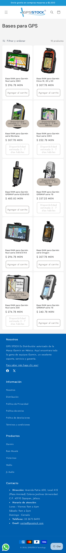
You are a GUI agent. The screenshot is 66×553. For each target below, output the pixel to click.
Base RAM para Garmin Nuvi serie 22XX (48, 134)
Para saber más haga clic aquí (22, 365)
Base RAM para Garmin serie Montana (16, 134)
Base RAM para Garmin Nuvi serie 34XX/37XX (16, 251)
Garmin (10, 444)
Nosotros (10, 389)
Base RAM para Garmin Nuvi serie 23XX (16, 79)
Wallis (9, 465)
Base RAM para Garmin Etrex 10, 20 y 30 (48, 79)
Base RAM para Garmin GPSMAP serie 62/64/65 (17, 193)
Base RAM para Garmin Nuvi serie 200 (16, 306)
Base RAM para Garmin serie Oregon (48, 251)
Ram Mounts (12, 451)
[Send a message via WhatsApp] (6, 547)
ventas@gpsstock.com (31, 523)
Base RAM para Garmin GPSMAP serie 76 (48, 306)
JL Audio (10, 471)
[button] (6, 12)
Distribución (12, 396)
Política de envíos (15, 410)
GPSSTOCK (32, 547)
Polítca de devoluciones (18, 417)
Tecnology (41, 547)
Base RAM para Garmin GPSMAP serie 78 (48, 193)
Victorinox (11, 457)
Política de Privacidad (17, 403)
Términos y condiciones (18, 424)
